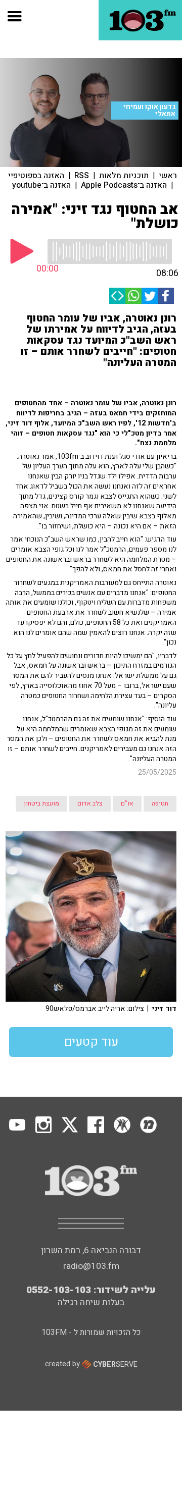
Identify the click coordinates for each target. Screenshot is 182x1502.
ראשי (168, 175)
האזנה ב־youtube (41, 185)
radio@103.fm (91, 1266)
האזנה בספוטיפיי (36, 175)
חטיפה (160, 803)
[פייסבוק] (166, 296)
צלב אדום (90, 803)
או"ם (127, 803)
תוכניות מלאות (124, 175)
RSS (81, 175)
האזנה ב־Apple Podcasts (124, 185)
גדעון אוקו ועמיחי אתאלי (149, 110)
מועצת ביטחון (41, 803)
